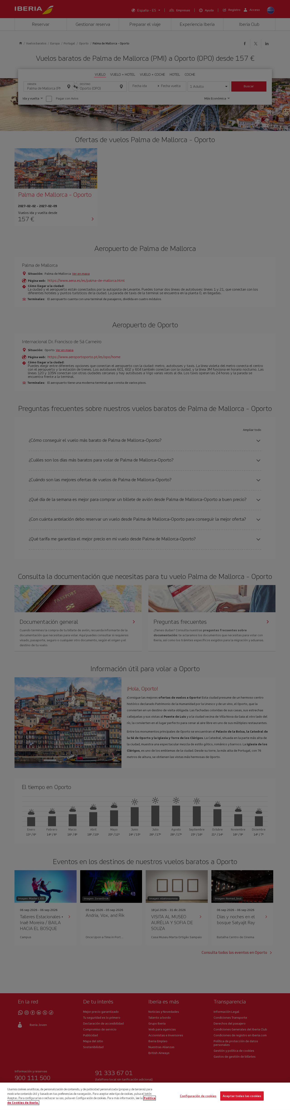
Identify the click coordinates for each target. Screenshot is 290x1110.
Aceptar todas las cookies (242, 1096)
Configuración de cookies (198, 1096)
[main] (145, 1096)
